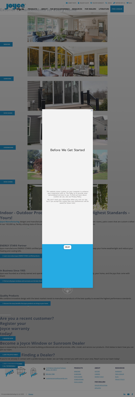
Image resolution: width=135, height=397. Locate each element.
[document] (67, 198)
